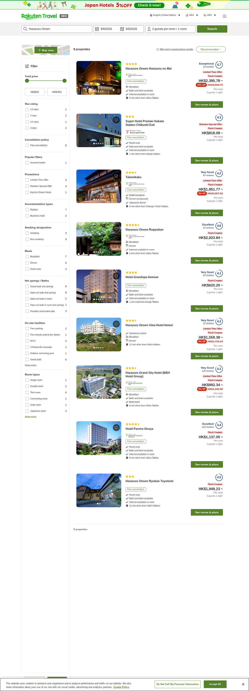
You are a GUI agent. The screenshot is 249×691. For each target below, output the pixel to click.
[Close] (243, 684)
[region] (124, 684)
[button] (39, 16)
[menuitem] (165, 15)
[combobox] (57, 29)
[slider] (27, 81)
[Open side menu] (224, 16)
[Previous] (80, 78)
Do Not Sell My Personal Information (178, 684)
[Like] (116, 67)
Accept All (215, 684)
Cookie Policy (121, 687)
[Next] (117, 78)
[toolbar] (119, 29)
